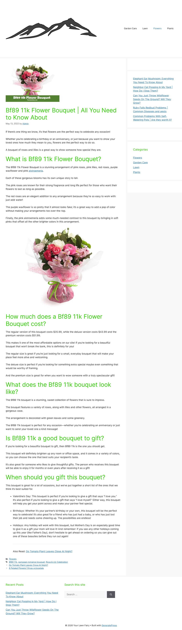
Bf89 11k (13, 562)
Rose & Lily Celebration (57, 562)
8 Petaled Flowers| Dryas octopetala (26, 568)
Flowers (157, 28)
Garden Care (130, 28)
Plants (170, 28)
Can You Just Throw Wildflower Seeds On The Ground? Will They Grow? (152, 99)
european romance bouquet (31, 562)
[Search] (111, 594)
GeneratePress (109, 625)
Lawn (145, 28)
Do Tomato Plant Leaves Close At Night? (49, 551)
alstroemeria (36, 170)
